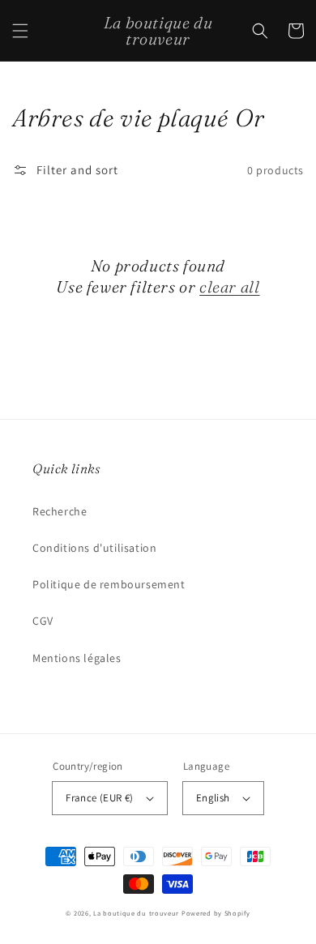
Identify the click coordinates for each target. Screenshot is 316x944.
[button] (20, 31)
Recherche (59, 511)
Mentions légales (77, 658)
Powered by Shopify (215, 912)
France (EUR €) (100, 798)
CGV (42, 620)
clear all (229, 286)
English (213, 798)
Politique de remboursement (109, 584)
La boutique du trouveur (136, 912)
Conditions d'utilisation (94, 547)
